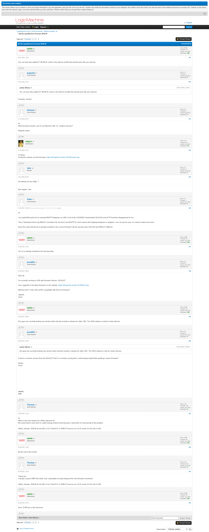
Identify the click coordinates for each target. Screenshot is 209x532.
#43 (190, 119)
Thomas (30, 405)
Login (36, 27)
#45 (190, 177)
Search (189, 23)
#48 (190, 271)
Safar (29, 199)
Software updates (49, 31)
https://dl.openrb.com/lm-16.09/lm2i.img (73, 285)
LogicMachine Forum (24, 31)
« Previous (27, 39)
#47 (190, 246)
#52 (190, 447)
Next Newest (33, 518)
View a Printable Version (27, 528)
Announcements (37, 31)
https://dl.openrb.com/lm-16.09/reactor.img (63, 157)
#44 (190, 150)
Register (43, 27)
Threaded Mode (186, 43)
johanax (30, 110)
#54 (190, 503)
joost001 (31, 262)
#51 (190, 413)
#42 (190, 82)
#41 (190, 57)
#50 (190, 341)
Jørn (29, 168)
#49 (190, 316)
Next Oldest (23, 518)
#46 (190, 208)
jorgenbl (31, 73)
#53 (190, 471)
